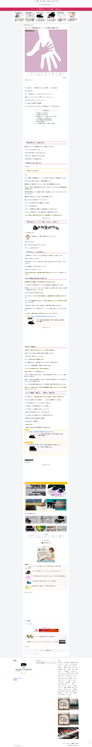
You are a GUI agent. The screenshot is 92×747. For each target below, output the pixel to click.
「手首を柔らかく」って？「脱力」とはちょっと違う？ (46, 116)
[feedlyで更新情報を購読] (24, 673)
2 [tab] (46, 23)
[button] (60, 74)
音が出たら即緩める (41, 121)
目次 (44, 110)
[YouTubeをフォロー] (45, 543)
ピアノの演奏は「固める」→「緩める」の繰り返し (45, 123)
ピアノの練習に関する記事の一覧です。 (35, 444)
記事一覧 (76, 743)
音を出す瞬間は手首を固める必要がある (44, 119)
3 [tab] (47, 23)
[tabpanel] (19, 17)
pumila (23, 667)
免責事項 (15, 679)
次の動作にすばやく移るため (42, 114)
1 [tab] (44, 23)
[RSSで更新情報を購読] (50, 543)
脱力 (29, 462)
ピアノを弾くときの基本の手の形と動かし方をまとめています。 (43, 316)
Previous (13, 17)
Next (78, 17)
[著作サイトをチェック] (42, 543)
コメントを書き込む (46, 650)
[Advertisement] (46, 335)
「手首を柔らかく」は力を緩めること (44, 118)
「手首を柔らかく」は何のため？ (42, 112)
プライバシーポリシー (18, 678)
